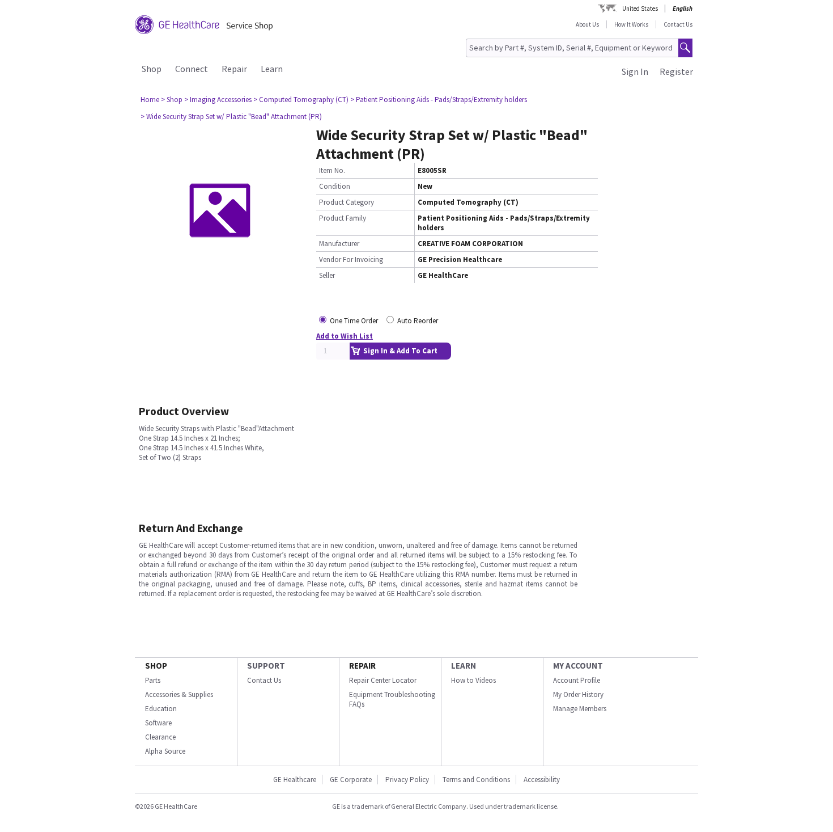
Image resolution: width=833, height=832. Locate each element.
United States (640, 8)
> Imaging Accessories (218, 99)
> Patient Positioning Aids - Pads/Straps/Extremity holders (438, 99)
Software (158, 723)
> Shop (171, 99)
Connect (191, 68)
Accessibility (542, 779)
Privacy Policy (407, 779)
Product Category (346, 202)
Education (161, 708)
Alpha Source (165, 751)
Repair (234, 68)
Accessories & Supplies (179, 694)
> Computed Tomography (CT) (300, 99)
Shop (152, 68)
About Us (587, 24)
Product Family (342, 218)
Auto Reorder (417, 321)
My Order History (578, 694)
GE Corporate (351, 779)
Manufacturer (339, 243)
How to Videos (473, 680)
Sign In (635, 71)
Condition (334, 186)
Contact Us (678, 24)
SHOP (156, 665)
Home (150, 99)
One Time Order (354, 321)
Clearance (160, 737)
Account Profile (576, 680)
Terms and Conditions (476, 779)
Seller (327, 275)
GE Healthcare (294, 779)
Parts (152, 680)
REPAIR (362, 665)
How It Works (631, 24)
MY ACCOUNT (578, 665)
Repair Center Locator (382, 680)
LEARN (463, 665)
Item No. (332, 170)
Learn (272, 68)
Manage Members (579, 708)
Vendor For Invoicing (351, 259)
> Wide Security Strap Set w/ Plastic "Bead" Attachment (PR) (231, 116)
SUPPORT (266, 665)
